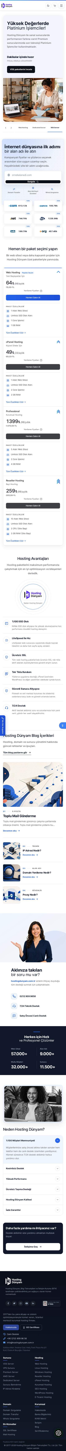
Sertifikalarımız (42, 1431)
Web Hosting (41, 1363)
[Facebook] (8, 1303)
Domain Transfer (11, 1414)
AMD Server (9, 1376)
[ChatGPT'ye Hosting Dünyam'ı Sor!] (58, 1433)
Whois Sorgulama (11, 1418)
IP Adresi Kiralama (11, 1388)
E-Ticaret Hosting (43, 1397)
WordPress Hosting (44, 1393)
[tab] (23, 128)
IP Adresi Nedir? (32, 850)
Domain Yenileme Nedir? (37, 872)
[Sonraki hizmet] (11, 128)
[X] (14, 1303)
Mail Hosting (9, 1434)
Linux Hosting (41, 1368)
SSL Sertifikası (10, 1430)
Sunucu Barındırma (12, 1384)
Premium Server (10, 1372)
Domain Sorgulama (12, 1410)
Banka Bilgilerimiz (43, 1414)
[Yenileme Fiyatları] (41, 291)
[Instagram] (20, 1303)
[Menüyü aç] (61, 6)
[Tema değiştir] (48, 5)
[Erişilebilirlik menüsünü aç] (62, 725)
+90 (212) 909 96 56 (17, 1338)
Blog (37, 1427)
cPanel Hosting (42, 1380)
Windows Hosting (43, 1372)
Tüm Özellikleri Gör (15, 332)
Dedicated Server (11, 1380)
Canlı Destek (13, 1334)
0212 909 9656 (28, 996)
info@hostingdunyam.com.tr (20, 1342)
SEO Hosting (41, 1388)
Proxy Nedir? (30, 894)
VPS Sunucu (9, 1368)
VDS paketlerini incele (21, 69)
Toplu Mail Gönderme (19, 816)
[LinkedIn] (33, 1303)
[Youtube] (26, 1303)
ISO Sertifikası (32, 1327)
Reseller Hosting (43, 1376)
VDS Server (8, 1363)
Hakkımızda (11, 1327)
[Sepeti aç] (54, 5)
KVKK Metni (40, 1418)
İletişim (38, 1422)
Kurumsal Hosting (43, 1384)
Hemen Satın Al (33, 297)
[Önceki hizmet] (5, 128)
